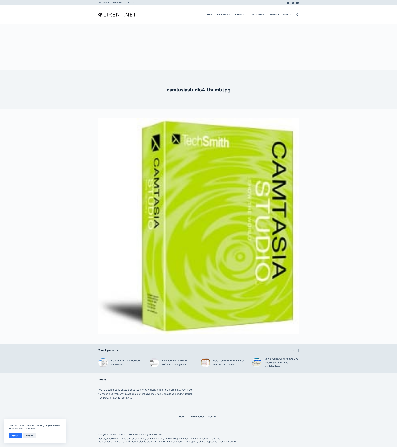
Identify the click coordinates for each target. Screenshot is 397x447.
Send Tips (117, 3)
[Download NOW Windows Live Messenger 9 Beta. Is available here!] (256, 362)
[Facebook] (288, 3)
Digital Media (257, 14)
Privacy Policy (197, 417)
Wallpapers (103, 3)
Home (182, 417)
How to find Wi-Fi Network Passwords (126, 362)
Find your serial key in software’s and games (174, 362)
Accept (15, 435)
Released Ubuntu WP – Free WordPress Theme (229, 362)
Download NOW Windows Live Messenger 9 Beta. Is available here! (281, 362)
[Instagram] (297, 3)
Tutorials (273, 14)
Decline (29, 435)
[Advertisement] (198, 47)
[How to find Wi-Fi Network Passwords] (103, 362)
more (285, 14)
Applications (223, 14)
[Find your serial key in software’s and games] (154, 362)
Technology (240, 14)
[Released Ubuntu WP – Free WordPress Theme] (205, 362)
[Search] (297, 14)
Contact (130, 3)
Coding (208, 14)
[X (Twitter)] (293, 3)
